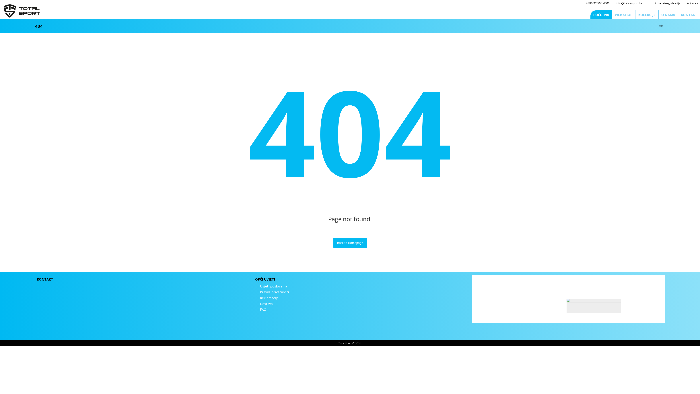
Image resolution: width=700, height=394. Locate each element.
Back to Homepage (350, 243)
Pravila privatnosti (274, 292)
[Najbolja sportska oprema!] (22, 11)
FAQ (263, 309)
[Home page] (651, 26)
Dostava (266, 304)
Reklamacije (269, 298)
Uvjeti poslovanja (273, 286)
